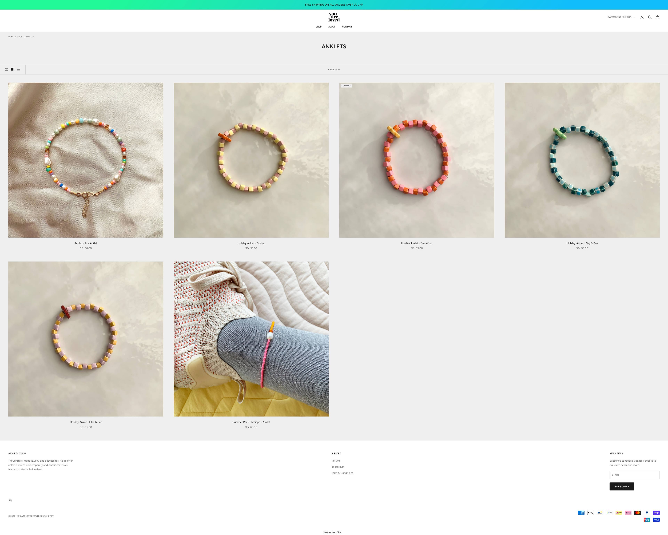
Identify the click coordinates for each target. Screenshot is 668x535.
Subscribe (622, 486)
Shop (19, 37)
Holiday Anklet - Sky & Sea (582, 243)
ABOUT (331, 27)
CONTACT (347, 27)
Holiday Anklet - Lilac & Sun (86, 422)
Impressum (338, 466)
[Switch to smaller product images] (12, 69)
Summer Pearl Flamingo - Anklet (251, 422)
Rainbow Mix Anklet (85, 243)
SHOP (318, 27)
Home (11, 37)
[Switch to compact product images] (18, 69)
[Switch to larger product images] (6, 69)
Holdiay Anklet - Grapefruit (416, 243)
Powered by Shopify (43, 516)
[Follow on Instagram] (10, 500)
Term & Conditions (342, 472)
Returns (336, 460)
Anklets (30, 37)
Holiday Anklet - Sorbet (251, 243)
